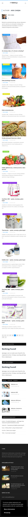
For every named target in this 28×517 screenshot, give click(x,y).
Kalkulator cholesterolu (16, 408)
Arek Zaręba (11, 15)
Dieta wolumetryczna (7, 110)
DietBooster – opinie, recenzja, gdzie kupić (13, 260)
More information (9, 509)
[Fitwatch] (14, 3)
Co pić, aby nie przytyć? (10, 433)
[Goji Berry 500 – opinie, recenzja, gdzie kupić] (14, 189)
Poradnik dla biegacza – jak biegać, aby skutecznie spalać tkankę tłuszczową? (13, 422)
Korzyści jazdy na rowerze (17, 475)
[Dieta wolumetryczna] (14, 100)
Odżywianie (5, 122)
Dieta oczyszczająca (11, 430)
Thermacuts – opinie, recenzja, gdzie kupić (13, 230)
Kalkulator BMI (14, 392)
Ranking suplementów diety (9, 182)
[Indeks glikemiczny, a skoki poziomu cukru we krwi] (14, 158)
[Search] (25, 3)
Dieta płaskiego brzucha (8, 80)
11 (3, 337)
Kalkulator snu (14, 384)
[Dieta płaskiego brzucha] (14, 71)
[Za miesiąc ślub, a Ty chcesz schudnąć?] (14, 41)
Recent (4, 380)
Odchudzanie (6, 34)
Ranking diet (6, 64)
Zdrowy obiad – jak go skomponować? (13, 427)
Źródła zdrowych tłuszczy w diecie (11, 138)
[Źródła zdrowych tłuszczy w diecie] (14, 128)
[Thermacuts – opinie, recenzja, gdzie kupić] (14, 221)
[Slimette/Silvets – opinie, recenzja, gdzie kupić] (14, 311)
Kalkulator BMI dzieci (16, 400)
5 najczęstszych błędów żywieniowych (15, 425)
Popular (10, 380)
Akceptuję (7, 512)
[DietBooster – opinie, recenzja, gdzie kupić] (14, 250)
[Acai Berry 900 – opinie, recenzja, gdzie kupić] (14, 280)
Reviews (16, 380)
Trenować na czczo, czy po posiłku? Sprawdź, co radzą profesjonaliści (17, 468)
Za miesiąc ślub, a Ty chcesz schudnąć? (13, 51)
